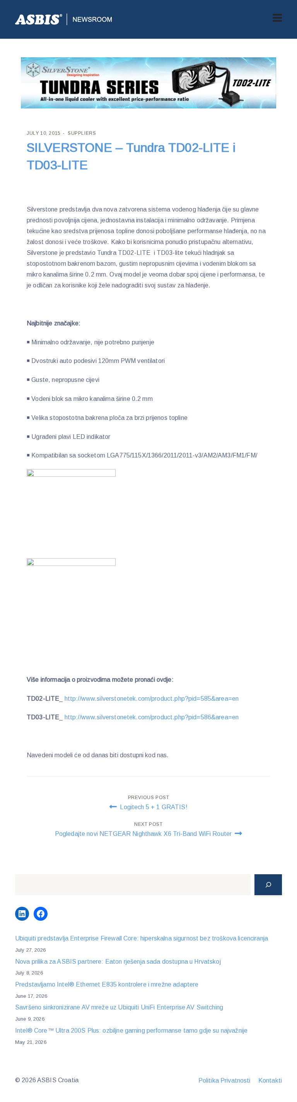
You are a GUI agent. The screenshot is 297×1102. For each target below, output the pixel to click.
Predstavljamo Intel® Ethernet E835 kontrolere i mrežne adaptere (106, 984)
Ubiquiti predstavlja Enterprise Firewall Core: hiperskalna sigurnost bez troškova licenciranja (141, 938)
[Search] (268, 884)
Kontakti (270, 1080)
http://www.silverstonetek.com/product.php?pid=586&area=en (152, 717)
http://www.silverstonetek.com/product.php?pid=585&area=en (152, 698)
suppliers (82, 133)
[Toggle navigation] (277, 18)
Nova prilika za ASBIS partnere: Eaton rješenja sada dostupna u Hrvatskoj (118, 961)
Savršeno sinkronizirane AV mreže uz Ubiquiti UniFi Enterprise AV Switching (119, 1007)
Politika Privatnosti (224, 1080)
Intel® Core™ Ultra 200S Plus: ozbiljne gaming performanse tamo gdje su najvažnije (131, 1030)
